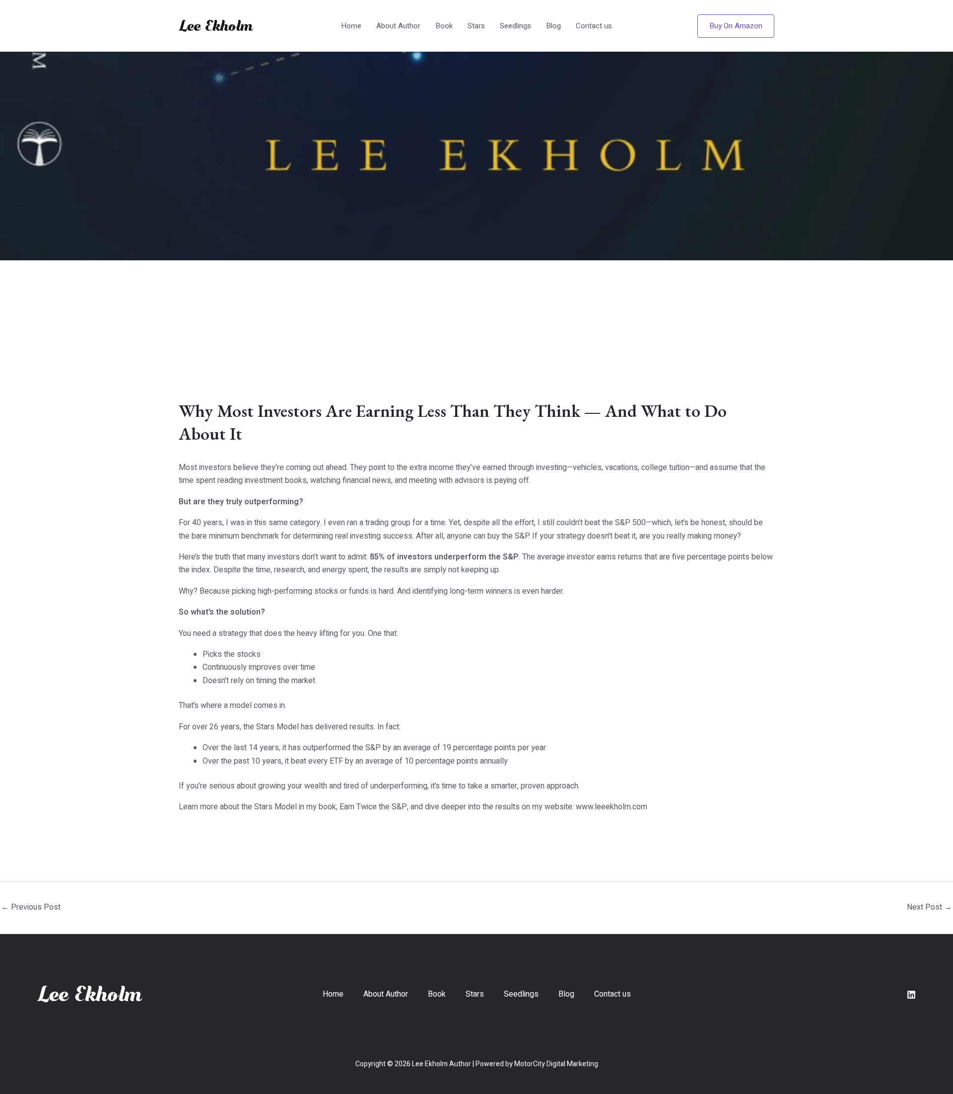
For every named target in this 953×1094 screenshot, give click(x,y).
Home (351, 25)
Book (444, 25)
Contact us (594, 25)
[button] (735, 26)
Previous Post (31, 907)
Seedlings (515, 25)
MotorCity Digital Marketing (556, 1064)
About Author (398, 25)
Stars (476, 25)
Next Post (929, 907)
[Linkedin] (911, 994)
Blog (553, 25)
